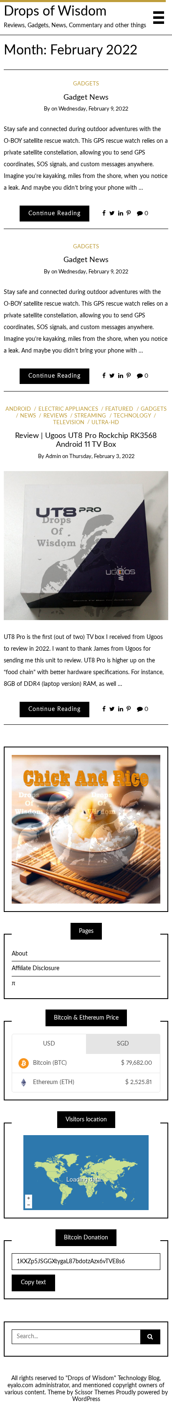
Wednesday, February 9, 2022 (93, 109)
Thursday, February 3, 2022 (101, 456)
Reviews (55, 416)
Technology (132, 416)
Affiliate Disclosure (35, 968)
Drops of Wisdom (55, 11)
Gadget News (86, 97)
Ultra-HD (105, 422)
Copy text (33, 1282)
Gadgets (86, 84)
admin (53, 456)
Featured (119, 409)
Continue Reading (54, 213)
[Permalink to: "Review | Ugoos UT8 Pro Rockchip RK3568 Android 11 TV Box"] (86, 546)
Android (18, 409)
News (28, 416)
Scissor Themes (94, 1393)
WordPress (86, 1399)
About (20, 954)
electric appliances (68, 409)
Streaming (90, 416)
